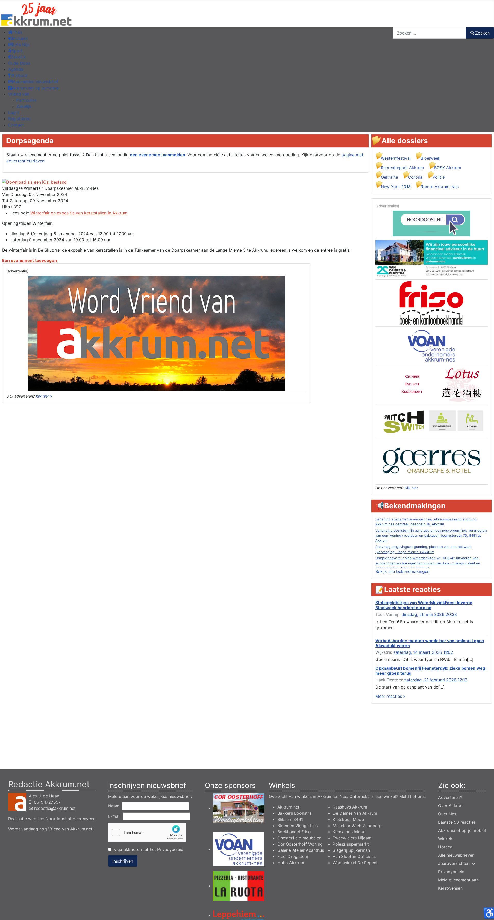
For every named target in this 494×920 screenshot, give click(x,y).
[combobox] (429, 33)
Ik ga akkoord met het (147, 849)
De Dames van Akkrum (355, 813)
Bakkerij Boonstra (294, 813)
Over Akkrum (451, 805)
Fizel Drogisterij (292, 856)
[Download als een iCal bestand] (34, 181)
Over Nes (447, 813)
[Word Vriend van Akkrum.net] (156, 333)
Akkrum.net (288, 807)
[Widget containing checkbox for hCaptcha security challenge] (147, 832)
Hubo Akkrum (290, 862)
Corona (415, 177)
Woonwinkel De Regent (355, 862)
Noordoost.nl (58, 818)
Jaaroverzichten (454, 863)
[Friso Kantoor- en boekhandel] (431, 302)
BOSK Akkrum (447, 167)
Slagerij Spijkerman (351, 850)
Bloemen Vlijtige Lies (297, 825)
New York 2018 (396, 186)
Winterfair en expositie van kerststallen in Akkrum (78, 213)
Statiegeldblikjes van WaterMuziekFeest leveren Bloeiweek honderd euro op (423, 605)
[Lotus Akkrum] (431, 384)
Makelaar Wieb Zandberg (357, 825)
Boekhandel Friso (294, 831)
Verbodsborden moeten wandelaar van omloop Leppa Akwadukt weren (429, 643)
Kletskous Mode (348, 819)
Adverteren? (450, 797)
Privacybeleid (170, 849)
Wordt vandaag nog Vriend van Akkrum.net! (50, 828)
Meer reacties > (390, 696)
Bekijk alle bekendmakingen (402, 571)
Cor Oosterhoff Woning (300, 844)
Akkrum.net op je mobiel (462, 830)
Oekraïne (389, 177)
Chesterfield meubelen (299, 837)
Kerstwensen (450, 888)
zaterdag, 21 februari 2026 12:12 (435, 679)
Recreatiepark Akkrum (402, 167)
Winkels (445, 838)
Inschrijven (122, 861)
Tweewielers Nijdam (352, 837)
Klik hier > (44, 396)
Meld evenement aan (458, 879)
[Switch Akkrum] (431, 420)
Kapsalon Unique (349, 831)
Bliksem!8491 (290, 819)
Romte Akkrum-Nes (440, 186)
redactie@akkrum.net (55, 808)
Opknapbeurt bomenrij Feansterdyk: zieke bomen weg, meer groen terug (431, 671)
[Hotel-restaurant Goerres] (431, 460)
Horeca (445, 846)
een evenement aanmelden (157, 154)
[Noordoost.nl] (431, 223)
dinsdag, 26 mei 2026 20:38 (429, 614)
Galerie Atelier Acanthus (300, 850)
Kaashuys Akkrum (350, 807)
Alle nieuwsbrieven (456, 855)
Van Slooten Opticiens (354, 856)
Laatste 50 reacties (457, 822)
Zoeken (482, 33)
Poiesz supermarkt (351, 844)
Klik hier (411, 488)
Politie (439, 177)
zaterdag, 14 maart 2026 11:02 (423, 652)
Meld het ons (412, 796)
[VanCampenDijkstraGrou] (431, 258)
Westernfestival (396, 158)
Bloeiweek (430, 158)
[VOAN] (431, 345)
